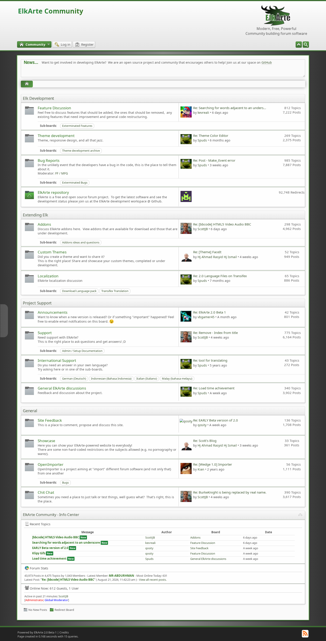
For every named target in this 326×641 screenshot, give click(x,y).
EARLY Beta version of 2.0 (50, 548)
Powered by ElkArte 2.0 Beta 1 (37, 632)
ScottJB (203, 229)
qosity (202, 425)
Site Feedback (50, 420)
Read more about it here (42, 72)
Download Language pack (79, 291)
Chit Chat (46, 492)
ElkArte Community (50, 11)
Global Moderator (56, 600)
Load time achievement (49, 559)
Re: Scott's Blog (204, 440)
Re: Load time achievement (213, 388)
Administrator (34, 600)
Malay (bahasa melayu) (177, 378)
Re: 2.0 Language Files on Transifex (220, 276)
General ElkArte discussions (62, 388)
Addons (44, 224)
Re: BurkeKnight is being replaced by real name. (229, 492)
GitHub (266, 62)
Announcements (52, 312)
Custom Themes (52, 252)
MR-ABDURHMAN (121, 576)
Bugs (65, 482)
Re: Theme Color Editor (210, 135)
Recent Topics (40, 524)
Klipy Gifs (38, 553)
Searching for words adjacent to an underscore (66, 543)
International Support (57, 360)
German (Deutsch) (74, 378)
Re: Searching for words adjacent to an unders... (229, 108)
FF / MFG (61, 173)
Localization (48, 275)
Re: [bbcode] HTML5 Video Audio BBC (222, 224)
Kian (201, 469)
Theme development (56, 135)
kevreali (203, 112)
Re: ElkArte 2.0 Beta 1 (209, 312)
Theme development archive (81, 151)
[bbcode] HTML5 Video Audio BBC (55, 537)
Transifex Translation (114, 291)
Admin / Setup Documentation (82, 351)
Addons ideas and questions (80, 242)
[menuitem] (306, 44)
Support (45, 332)
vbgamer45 (206, 317)
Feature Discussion (54, 107)
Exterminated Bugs (74, 182)
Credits (64, 632)
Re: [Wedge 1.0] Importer (212, 464)
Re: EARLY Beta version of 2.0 (215, 420)
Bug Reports (48, 160)
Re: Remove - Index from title (215, 332)
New (83, 537)
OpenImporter (50, 464)
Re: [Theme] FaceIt (207, 252)
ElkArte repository (53, 192)
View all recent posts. (153, 580)
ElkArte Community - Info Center (51, 514)
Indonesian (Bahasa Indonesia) (111, 378)
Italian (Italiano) (146, 378)
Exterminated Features (77, 126)
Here (93, 72)
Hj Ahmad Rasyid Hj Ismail (217, 257)
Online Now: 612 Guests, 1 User (54, 588)
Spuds (202, 140)
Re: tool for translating (210, 360)
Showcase (46, 440)
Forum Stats (39, 568)
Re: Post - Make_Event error (214, 160)
